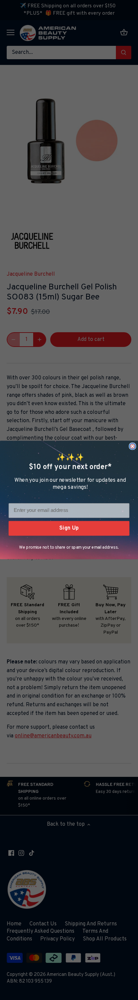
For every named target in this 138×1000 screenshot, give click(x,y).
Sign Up (69, 528)
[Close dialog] (132, 446)
